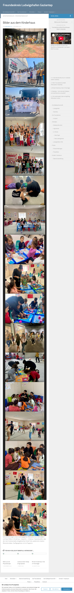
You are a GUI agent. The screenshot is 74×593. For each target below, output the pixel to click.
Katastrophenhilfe (8, 16)
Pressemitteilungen (57, 148)
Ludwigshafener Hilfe (58, 142)
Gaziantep (55, 111)
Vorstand (55, 118)
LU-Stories (55, 132)
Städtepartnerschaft (21, 16)
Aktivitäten (32, 12)
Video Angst (57, 135)
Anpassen (45, 589)
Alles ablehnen (55, 589)
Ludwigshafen (56, 108)
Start (6, 578)
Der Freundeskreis (22, 12)
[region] (37, 588)
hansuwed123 (8, 26)
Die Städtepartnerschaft (8, 12)
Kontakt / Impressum (49, 12)
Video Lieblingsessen (59, 138)
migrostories (56, 128)
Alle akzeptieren (66, 589)
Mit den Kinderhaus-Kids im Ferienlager (61, 88)
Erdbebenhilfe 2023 (57, 125)
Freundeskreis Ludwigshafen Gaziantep (28, 5)
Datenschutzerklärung (58, 158)
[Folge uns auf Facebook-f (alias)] (70, 16)
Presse (39, 12)
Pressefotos (56, 152)
